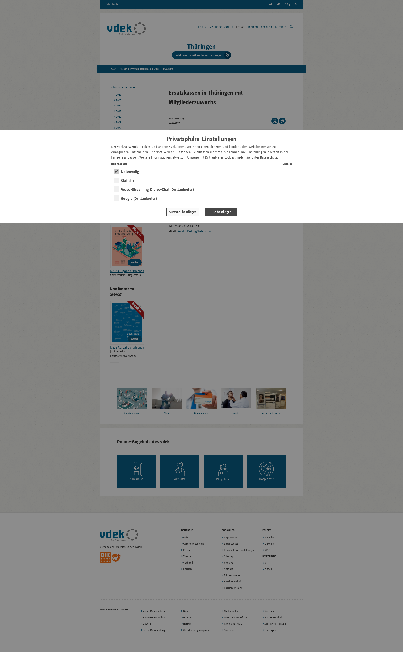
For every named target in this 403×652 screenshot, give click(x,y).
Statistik (128, 181)
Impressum (119, 164)
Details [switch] (287, 164)
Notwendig (130, 172)
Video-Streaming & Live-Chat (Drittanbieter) (157, 190)
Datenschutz (268, 157)
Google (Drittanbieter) (139, 199)
